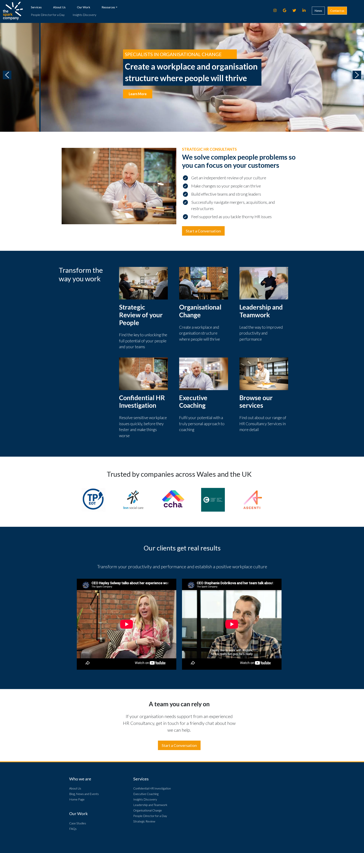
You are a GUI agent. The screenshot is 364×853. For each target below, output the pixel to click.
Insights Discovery (84, 14)
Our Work (83, 7)
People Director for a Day (48, 14)
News (318, 10)
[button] (7, 75)
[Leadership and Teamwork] (263, 282)
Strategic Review (144, 821)
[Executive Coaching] (203, 373)
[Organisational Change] (203, 282)
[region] (182, 75)
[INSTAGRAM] (276, 10)
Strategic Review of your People (141, 314)
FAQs (73, 828)
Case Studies (77, 823)
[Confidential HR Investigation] (143, 373)
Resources (108, 7)
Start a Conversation (203, 231)
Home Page (77, 799)
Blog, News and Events (84, 794)
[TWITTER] (296, 10)
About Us (59, 7)
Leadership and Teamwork (261, 311)
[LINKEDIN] (305, 10)
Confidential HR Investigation (142, 401)
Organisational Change (200, 311)
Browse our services (256, 401)
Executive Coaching (193, 401)
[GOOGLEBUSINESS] (286, 10)
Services (36, 7)
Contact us (337, 10)
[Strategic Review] (143, 282)
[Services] (263, 373)
